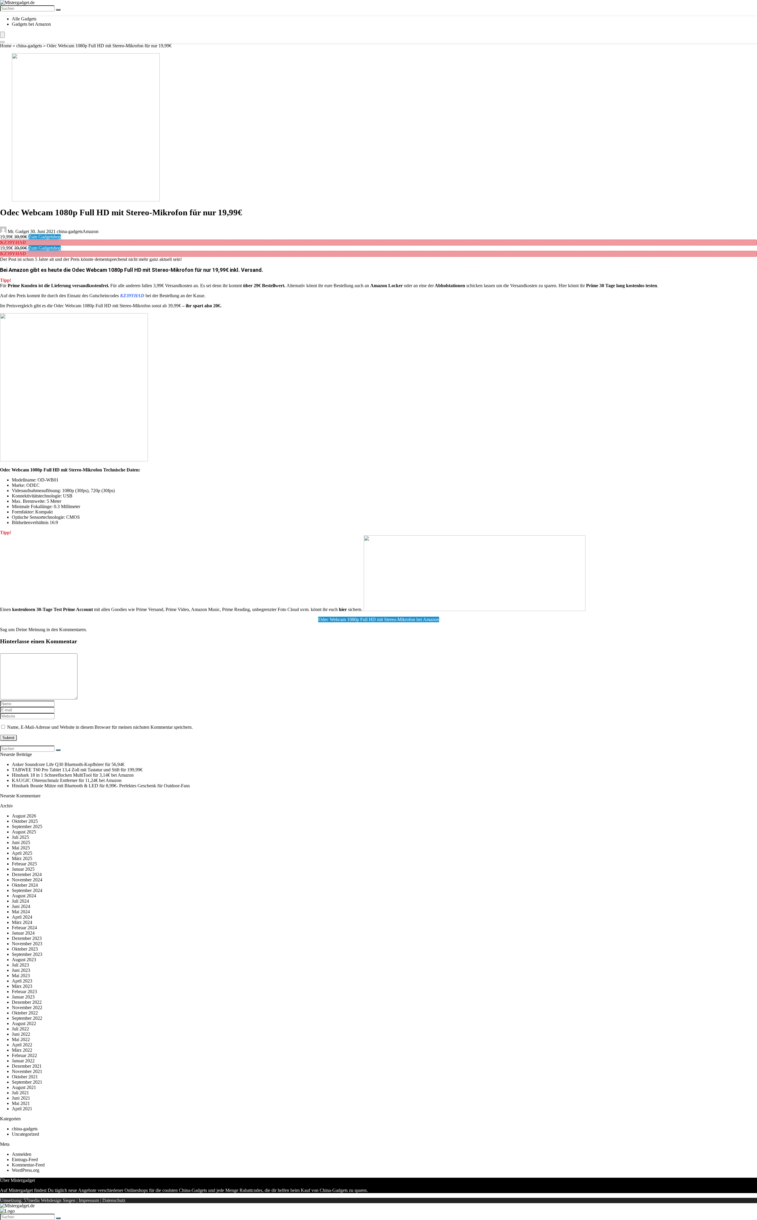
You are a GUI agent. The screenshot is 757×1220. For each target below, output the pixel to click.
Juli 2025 (20, 837)
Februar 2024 (24, 927)
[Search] (2, 42)
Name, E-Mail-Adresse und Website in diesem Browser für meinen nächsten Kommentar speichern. (100, 727)
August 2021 (24, 1087)
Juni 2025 (21, 842)
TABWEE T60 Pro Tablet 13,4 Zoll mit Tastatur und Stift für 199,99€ (77, 769)
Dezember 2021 (27, 1066)
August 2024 (24, 895)
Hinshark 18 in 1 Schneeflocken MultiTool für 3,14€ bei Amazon (73, 775)
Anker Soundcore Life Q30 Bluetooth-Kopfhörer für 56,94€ (68, 764)
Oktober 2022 (25, 1012)
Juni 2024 (21, 906)
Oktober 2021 (25, 1076)
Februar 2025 (24, 863)
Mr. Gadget (18, 231)
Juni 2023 (21, 970)
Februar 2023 (24, 991)
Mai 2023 (21, 975)
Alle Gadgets (24, 18)
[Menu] (2, 35)
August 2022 (24, 1023)
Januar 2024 (23, 932)
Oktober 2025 (25, 821)
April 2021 (22, 1108)
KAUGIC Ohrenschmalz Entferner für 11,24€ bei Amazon (67, 780)
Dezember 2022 (27, 1002)
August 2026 (24, 815)
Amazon (90, 231)
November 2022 (27, 1007)
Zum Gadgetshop (44, 236)
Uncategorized (25, 1134)
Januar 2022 (23, 1060)
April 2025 (22, 853)
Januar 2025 (23, 869)
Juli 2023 (20, 964)
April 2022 (22, 1044)
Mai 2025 (21, 847)
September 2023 (27, 954)
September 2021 (27, 1082)
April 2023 (22, 980)
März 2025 (22, 858)
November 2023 (27, 943)
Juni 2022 (21, 1034)
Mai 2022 (21, 1039)
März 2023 (22, 986)
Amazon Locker (386, 285)
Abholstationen (450, 285)
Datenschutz (113, 1200)
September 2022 (27, 1018)
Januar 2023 (23, 996)
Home (6, 45)
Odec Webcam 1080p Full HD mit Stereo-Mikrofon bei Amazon (378, 619)
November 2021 (27, 1071)
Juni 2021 (21, 1098)
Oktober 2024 (25, 885)
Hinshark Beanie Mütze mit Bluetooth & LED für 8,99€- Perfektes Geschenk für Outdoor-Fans (101, 785)
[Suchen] (58, 10)
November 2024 (27, 879)
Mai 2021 (21, 1103)
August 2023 (24, 959)
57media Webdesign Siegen (49, 1200)
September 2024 (27, 890)
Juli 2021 (20, 1092)
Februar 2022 (24, 1055)
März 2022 (22, 1050)
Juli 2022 (20, 1028)
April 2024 (22, 917)
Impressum (89, 1200)
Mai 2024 (21, 911)
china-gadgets (29, 45)
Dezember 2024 (27, 874)
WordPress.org (25, 1170)
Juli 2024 (20, 901)
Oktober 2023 (25, 948)
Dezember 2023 (27, 938)
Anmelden (21, 1154)
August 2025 (24, 831)
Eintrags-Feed (25, 1159)
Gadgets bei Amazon (31, 24)
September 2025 (27, 826)
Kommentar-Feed (28, 1164)
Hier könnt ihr (608, 285)
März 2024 (22, 922)
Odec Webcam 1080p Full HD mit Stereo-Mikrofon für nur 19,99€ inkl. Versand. (167, 270)
